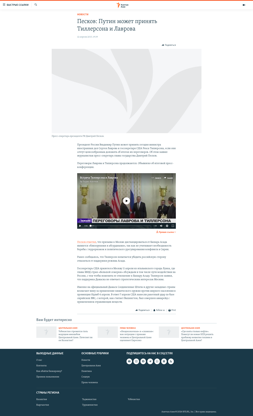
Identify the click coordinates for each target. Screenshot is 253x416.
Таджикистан (89, 399)
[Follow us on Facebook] (143, 361)
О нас (39, 360)
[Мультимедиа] (244, 5)
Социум (85, 377)
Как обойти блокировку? (49, 371)
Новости (82, 14)
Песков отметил (86, 242)
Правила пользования (47, 377)
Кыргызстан (42, 405)
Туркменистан (90, 405)
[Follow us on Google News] (164, 361)
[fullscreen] (173, 226)
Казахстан (41, 399)
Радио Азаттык (90, 182)
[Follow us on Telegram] (150, 361)
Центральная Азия (68, 328)
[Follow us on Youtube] (129, 361)
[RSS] (171, 361)
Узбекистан (134, 399)
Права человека (128, 328)
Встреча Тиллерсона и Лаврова (99, 177)
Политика (86, 371)
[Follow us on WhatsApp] (157, 361)
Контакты (41, 366)
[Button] (169, 45)
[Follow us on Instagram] (136, 361)
